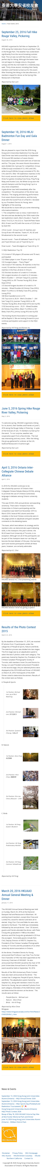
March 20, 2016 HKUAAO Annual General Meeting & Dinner (17, 895)
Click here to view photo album (18, 118)
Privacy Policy (17, 1153)
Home (4, 24)
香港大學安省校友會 (20, 5)
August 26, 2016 (7, 40)
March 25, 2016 (7, 635)
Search (37, 17)
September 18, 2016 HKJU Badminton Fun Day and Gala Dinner (19, 136)
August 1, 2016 (7, 144)
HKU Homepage (31, 1153)
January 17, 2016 (7, 903)
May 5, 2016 (6, 416)
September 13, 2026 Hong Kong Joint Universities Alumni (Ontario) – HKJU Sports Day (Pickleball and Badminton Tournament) (21, 1103)
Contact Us (28, 1158)
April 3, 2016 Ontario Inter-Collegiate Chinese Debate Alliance (18, 471)
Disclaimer (6, 1153)
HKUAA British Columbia (23, 1156)
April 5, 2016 (6, 479)
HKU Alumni (6, 1156)
